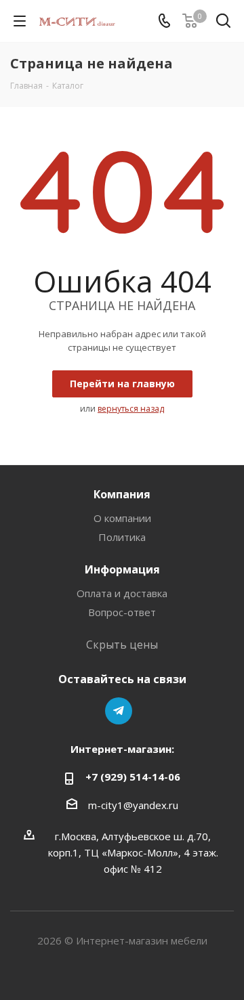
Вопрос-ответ (122, 612)
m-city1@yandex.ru (133, 805)
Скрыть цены (122, 644)
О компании (122, 518)
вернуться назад (131, 408)
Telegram (118, 710)
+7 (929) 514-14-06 (132, 776)
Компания (122, 494)
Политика (122, 537)
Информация (122, 569)
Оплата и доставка (122, 593)
